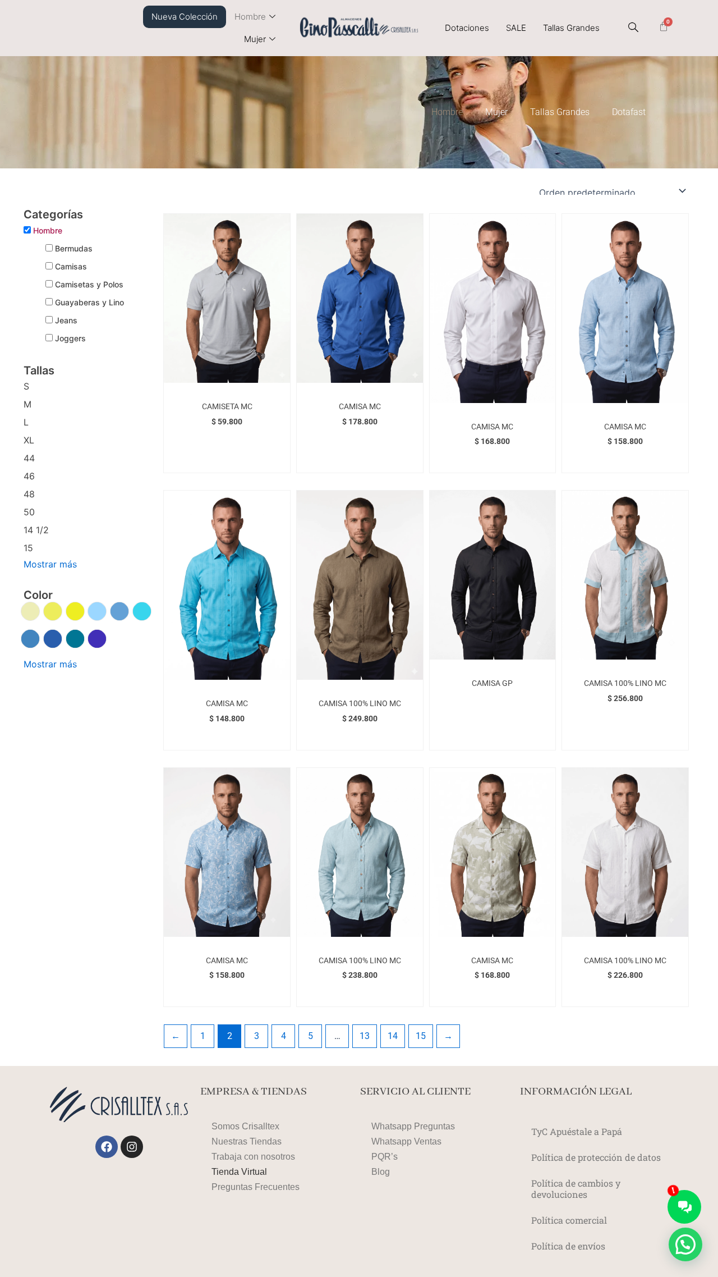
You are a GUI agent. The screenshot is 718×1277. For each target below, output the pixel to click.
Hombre (250, 16)
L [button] (26, 422)
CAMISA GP (492, 683)
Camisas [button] (71, 266)
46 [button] (29, 476)
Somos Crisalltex (245, 1126)
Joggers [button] (70, 338)
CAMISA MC (360, 406)
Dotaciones (467, 27)
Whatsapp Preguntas (413, 1126)
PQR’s (384, 1156)
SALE (516, 27)
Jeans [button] (66, 320)
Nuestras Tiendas (246, 1141)
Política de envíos (568, 1246)
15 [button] (28, 547)
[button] (30, 613)
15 (421, 1036)
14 (393, 1036)
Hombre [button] (47, 230)
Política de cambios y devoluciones (575, 1188)
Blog (380, 1172)
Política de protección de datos (596, 1157)
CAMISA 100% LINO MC (360, 703)
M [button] (27, 404)
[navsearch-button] (633, 28)
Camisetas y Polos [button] (89, 284)
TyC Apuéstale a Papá (576, 1131)
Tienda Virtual (239, 1172)
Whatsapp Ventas (406, 1141)
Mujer (255, 39)
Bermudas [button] (74, 248)
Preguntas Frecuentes (255, 1187)
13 (365, 1036)
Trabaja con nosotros (253, 1156)
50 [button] (29, 512)
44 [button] (29, 458)
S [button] (26, 386)
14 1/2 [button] (36, 529)
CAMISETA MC (227, 406)
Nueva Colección (184, 16)
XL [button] (29, 440)
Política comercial (569, 1220)
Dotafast (629, 112)
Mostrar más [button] (50, 564)
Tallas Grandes (571, 27)
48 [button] (29, 494)
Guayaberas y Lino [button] (89, 302)
